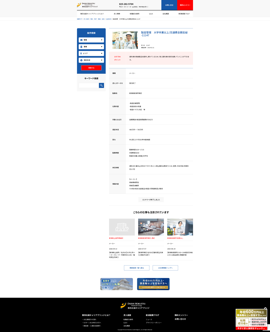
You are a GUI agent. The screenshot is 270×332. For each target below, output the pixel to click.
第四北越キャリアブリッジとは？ (92, 14)
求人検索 (117, 14)
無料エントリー (181, 315)
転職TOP (79, 19)
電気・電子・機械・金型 (97, 19)
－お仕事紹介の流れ (89, 319)
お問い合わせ (180, 319)
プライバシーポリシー (154, 322)
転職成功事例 (134, 14)
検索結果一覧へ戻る (137, 268)
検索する (91, 68)
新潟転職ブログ (184, 14)
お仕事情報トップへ (165, 268)
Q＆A (151, 14)
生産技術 (108, 19)
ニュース (149, 319)
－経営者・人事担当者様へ (91, 326)
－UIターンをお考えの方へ (91, 322)
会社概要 (166, 14)
